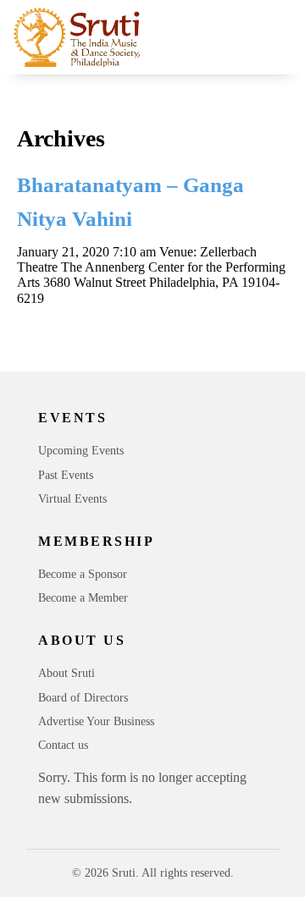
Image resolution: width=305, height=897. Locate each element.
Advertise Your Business (96, 721)
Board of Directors (83, 697)
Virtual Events (72, 499)
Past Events (65, 475)
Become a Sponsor (82, 574)
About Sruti (66, 673)
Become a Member (83, 598)
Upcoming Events (81, 450)
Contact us (63, 745)
